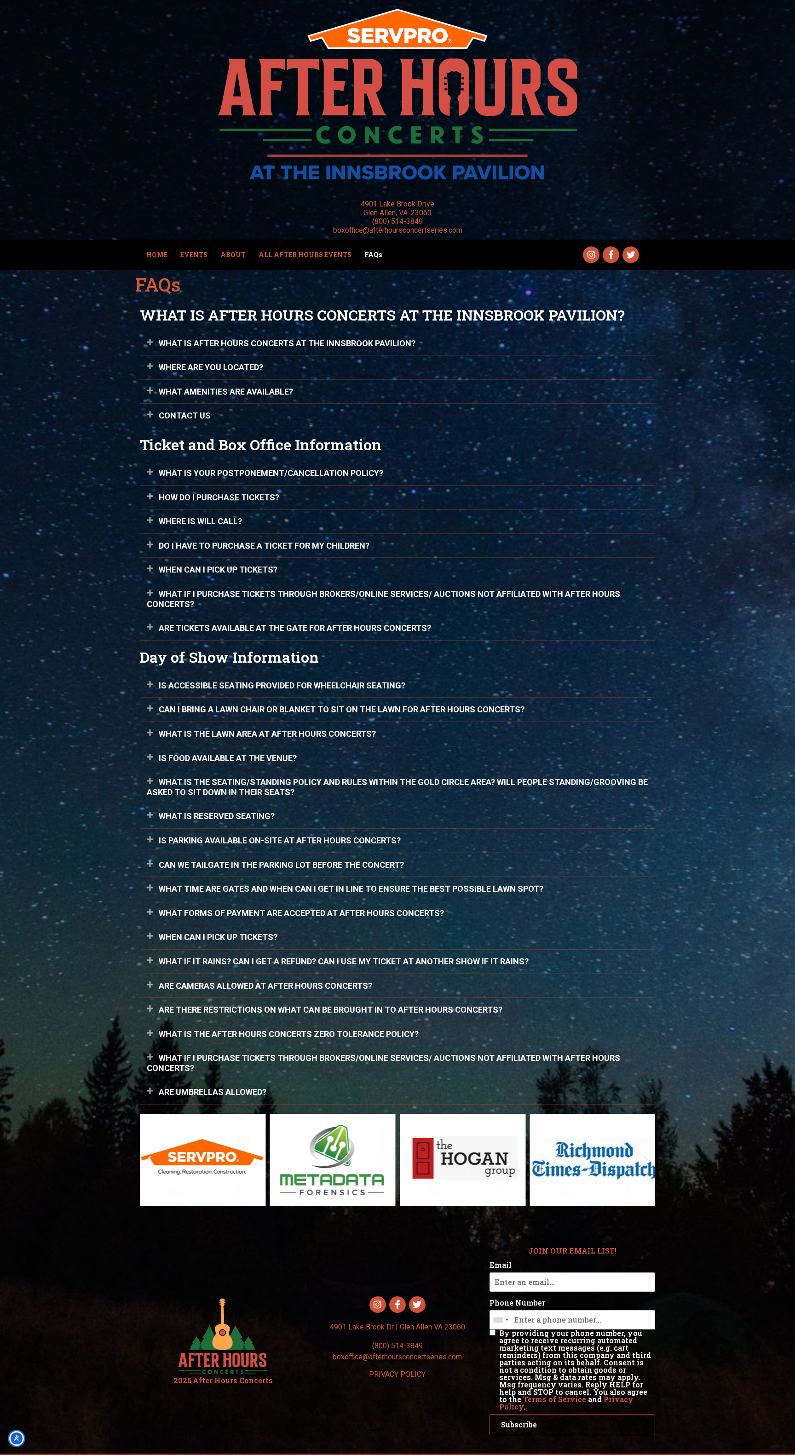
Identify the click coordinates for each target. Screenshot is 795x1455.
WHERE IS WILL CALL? (200, 521)
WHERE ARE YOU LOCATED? (211, 367)
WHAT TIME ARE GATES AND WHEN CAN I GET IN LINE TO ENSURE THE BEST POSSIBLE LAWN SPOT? (351, 889)
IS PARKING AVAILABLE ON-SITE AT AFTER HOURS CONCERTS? (280, 840)
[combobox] (500, 1320)
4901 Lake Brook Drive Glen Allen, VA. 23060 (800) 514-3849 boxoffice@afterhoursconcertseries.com (397, 217)
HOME (156, 254)
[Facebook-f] (611, 255)
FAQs (373, 254)
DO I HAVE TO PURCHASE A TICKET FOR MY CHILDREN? (264, 545)
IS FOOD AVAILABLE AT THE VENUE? (228, 758)
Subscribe (519, 1424)
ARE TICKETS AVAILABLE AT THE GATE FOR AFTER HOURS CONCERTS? (295, 628)
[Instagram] (591, 255)
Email (501, 1265)
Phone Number (517, 1302)
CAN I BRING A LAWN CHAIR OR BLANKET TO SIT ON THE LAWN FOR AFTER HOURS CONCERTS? (341, 709)
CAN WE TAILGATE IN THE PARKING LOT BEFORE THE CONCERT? (281, 865)
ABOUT (233, 254)
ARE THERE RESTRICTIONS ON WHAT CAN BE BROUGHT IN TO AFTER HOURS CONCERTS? (330, 1009)
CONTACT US (185, 415)
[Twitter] (630, 255)
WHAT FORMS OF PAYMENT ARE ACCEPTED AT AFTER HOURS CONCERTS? (301, 913)
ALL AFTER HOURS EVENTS (305, 254)
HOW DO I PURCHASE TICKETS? (219, 497)
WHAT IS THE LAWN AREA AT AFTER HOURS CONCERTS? (267, 734)
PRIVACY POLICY (397, 1374)
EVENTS (193, 254)
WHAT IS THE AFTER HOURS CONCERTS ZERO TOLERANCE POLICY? (289, 1034)
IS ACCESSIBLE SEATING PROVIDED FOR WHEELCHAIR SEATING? (282, 685)
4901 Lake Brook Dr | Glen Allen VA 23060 (397, 1327)
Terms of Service (554, 1399)
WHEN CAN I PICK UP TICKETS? (218, 569)
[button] (397, 344)
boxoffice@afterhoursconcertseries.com (397, 1356)
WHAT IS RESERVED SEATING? (217, 816)
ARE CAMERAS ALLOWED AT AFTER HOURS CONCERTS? (265, 986)
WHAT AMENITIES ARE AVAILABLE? (226, 391)
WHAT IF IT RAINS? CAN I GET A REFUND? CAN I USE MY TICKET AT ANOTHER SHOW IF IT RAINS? (344, 961)
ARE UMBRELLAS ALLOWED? (212, 1092)
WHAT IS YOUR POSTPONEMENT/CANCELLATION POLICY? (271, 473)
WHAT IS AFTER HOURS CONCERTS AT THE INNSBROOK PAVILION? (287, 343)
